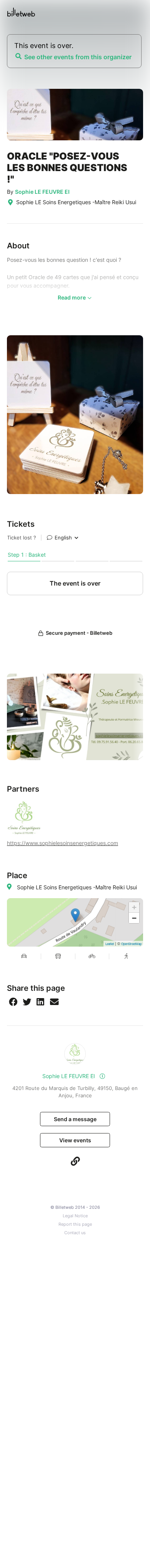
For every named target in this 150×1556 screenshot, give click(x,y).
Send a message (75, 1119)
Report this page (75, 1224)
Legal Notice (75, 1215)
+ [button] (134, 907)
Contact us (75, 1232)
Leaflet (109, 944)
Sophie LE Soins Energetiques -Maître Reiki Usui (77, 887)
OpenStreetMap (131, 944)
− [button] (134, 918)
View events (75, 1140)
